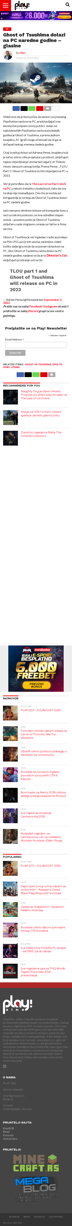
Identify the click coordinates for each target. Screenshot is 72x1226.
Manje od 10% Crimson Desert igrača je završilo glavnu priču (41, 413)
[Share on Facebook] (16, 107)
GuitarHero (10, 1138)
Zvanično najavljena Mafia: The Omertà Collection (41, 434)
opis (55, 364)
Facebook (35, 306)
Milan (23, 52)
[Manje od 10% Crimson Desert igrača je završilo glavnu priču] (10, 417)
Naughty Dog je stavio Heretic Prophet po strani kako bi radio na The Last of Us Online (44, 395)
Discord (33, 311)
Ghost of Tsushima (38, 364)
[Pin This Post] (39, 107)
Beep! (6, 1131)
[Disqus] (36, 495)
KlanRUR (8, 1128)
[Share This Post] (24, 107)
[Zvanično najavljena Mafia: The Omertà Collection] (10, 438)
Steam (15, 367)
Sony (6, 367)
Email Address (14, 339)
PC (61, 364)
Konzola (8, 1135)
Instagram (50, 306)
